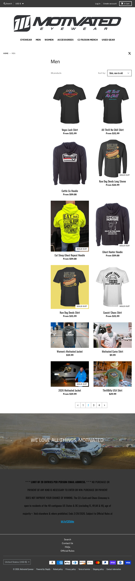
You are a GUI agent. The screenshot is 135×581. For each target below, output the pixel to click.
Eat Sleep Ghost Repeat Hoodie (70, 255)
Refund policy (58, 569)
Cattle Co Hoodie (70, 190)
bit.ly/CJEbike (67, 521)
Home (5, 53)
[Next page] (104, 405)
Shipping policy (98, 569)
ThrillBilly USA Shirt (112, 390)
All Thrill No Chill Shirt (113, 129)
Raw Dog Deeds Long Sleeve (112, 181)
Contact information (114, 569)
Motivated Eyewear (27, 569)
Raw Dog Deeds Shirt (70, 312)
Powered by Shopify (43, 569)
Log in (97, 3)
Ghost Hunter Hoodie (112, 252)
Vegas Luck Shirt (70, 129)
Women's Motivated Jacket (70, 351)
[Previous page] (77, 405)
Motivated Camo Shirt (112, 351)
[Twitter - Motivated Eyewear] (129, 53)
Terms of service (84, 569)
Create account (110, 3)
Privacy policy (71, 569)
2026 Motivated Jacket (69, 390)
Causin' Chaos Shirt (112, 312)
